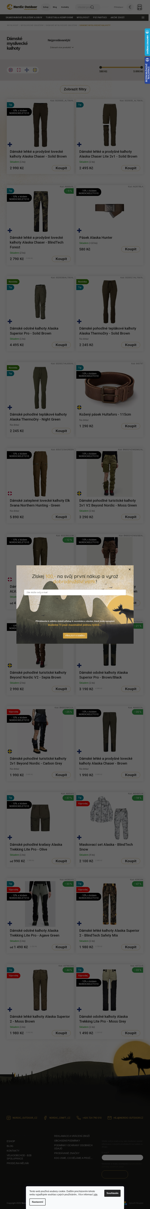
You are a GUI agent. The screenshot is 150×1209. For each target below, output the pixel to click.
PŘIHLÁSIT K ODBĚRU (75, 635)
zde (95, 1194)
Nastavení (37, 1202)
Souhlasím (112, 1193)
